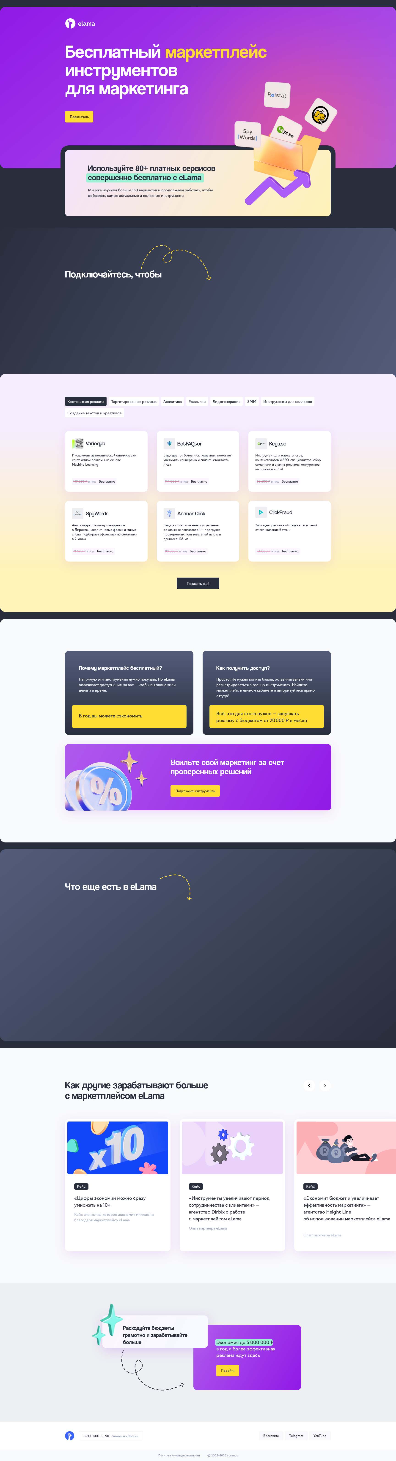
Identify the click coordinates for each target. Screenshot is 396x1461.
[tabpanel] (198, 501)
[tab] (86, 401)
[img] (69, 1435)
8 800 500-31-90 (96, 1436)
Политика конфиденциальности (179, 1455)
